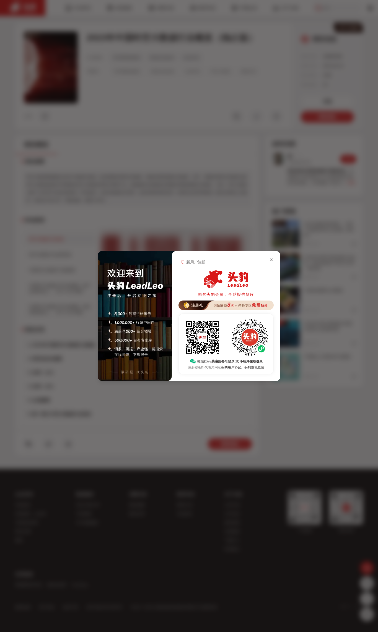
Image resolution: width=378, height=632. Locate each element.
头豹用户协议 (231, 367)
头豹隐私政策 (254, 367)
